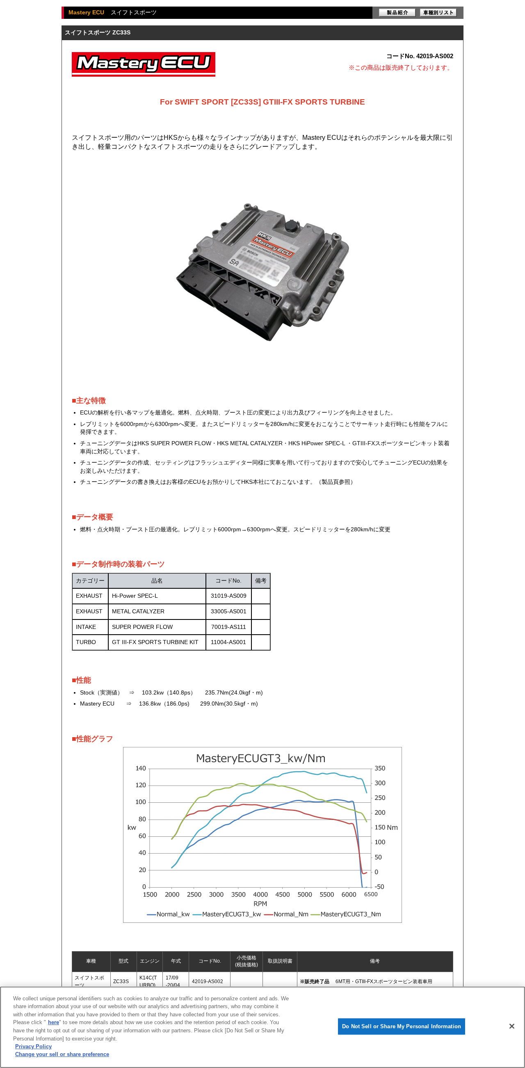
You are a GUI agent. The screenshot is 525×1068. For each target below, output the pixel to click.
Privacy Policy (33, 1046)
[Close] (512, 1026)
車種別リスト (438, 13)
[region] (262, 1027)
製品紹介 (397, 13)
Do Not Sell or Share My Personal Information (401, 1026)
